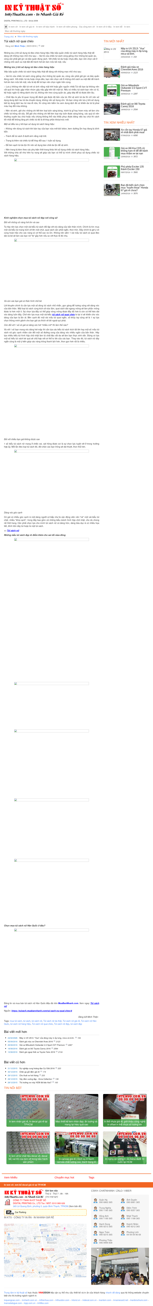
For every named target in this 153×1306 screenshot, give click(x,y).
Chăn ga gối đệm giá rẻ (29, 1071)
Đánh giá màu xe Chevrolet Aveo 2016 (36, 1041)
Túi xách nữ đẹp (61, 1023)
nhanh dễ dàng (113, 1292)
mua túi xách (16, 1020)
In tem (127, 27)
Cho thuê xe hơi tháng (29, 1075)
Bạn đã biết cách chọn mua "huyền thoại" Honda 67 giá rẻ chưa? (134, 188)
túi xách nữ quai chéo (63, 314)
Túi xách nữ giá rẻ (71, 1020)
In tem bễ (117, 27)
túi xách (26, 1020)
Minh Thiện (20, 46)
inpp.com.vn (29, 1303)
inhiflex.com (43, 1303)
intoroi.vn (76, 1300)
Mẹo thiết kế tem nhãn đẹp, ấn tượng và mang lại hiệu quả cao (76, 1123)
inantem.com (105, 1300)
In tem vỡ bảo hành (45, 27)
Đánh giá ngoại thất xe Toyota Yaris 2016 (37, 1052)
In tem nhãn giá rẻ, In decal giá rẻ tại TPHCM (28, 1123)
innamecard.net (120, 1300)
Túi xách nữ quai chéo (42, 1023)
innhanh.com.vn (29, 1300)
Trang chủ (9, 36)
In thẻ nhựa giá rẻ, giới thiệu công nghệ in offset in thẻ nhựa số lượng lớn (124, 1123)
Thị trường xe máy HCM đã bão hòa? (35, 1082)
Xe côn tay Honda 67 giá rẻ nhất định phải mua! (134, 131)
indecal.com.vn (89, 1300)
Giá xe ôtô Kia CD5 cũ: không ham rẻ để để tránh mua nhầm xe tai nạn (134, 151)
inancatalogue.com (13, 1303)
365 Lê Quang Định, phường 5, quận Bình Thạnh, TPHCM (40, 1206)
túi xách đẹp (76, 1023)
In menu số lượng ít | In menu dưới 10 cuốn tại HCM (124, 1160)
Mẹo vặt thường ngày (15, 31)
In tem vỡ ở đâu (104, 27)
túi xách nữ (37, 1020)
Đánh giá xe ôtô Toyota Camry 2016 (35, 1048)
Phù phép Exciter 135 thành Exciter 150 (132, 168)
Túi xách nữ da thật (52, 1020)
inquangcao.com (12, 1300)
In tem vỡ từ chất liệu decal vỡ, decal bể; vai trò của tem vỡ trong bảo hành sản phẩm (28, 1159)
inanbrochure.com (138, 1300)
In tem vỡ (13, 27)
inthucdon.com (62, 1300)
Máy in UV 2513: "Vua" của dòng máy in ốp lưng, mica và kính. (47, 1037)
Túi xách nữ (13, 530)
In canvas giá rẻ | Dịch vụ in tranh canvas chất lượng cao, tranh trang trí (76, 1160)
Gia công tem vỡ (87, 27)
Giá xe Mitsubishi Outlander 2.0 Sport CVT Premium (42, 1044)
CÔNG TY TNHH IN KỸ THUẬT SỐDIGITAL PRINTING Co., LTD (29, 1202)
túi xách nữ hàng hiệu (20, 1023)
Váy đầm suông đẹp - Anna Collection (36, 1079)
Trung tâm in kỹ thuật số (15, 1292)
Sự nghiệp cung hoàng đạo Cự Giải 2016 (37, 1068)
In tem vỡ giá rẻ (26, 27)
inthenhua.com (46, 1300)
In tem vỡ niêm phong (66, 27)
